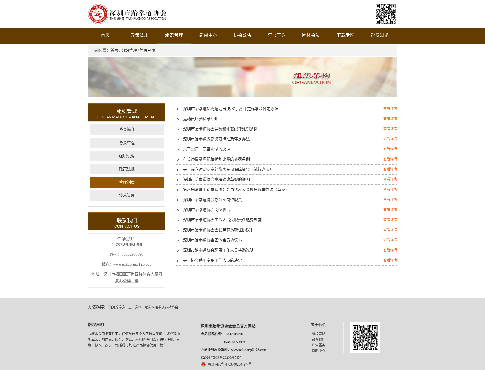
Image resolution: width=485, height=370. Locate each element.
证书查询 (277, 35)
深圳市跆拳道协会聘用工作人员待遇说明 (218, 250)
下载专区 (345, 35)
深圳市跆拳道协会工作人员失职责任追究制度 (222, 220)
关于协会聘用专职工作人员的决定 (212, 260)
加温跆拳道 (117, 307)
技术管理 (127, 195)
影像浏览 (380, 35)
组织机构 (127, 156)
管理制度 (147, 50)
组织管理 (174, 35)
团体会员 (311, 35)
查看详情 (390, 109)
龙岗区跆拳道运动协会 (161, 307)
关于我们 (318, 325)
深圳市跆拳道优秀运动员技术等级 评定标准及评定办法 (230, 109)
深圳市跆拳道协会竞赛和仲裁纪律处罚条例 (220, 129)
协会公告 (242, 35)
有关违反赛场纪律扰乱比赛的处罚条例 (216, 159)
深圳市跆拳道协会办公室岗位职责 (212, 200)
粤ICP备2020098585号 (227, 358)
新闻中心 (208, 35)
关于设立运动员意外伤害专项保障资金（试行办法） (228, 169)
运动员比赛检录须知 (200, 119)
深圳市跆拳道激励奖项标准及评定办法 (216, 139)
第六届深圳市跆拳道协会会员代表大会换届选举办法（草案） (236, 190)
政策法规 (139, 35)
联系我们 (318, 340)
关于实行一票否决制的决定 (206, 149)
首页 (105, 35)
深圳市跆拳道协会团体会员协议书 (212, 240)
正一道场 (135, 307)
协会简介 (127, 129)
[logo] (127, 24)
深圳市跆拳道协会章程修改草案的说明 (216, 179)
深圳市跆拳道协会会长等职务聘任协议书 (218, 230)
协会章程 (127, 143)
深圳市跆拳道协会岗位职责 (206, 210)
